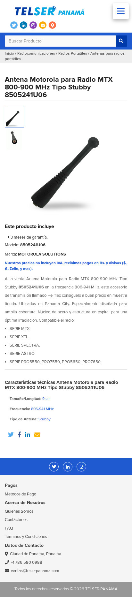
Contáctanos (16, 519)
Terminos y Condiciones (26, 536)
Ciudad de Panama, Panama (35, 553)
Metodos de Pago (20, 494)
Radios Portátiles (72, 53)
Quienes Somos (19, 511)
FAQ (9, 528)
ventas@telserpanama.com (35, 570)
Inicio (9, 53)
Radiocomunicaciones (36, 53)
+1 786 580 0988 (26, 562)
